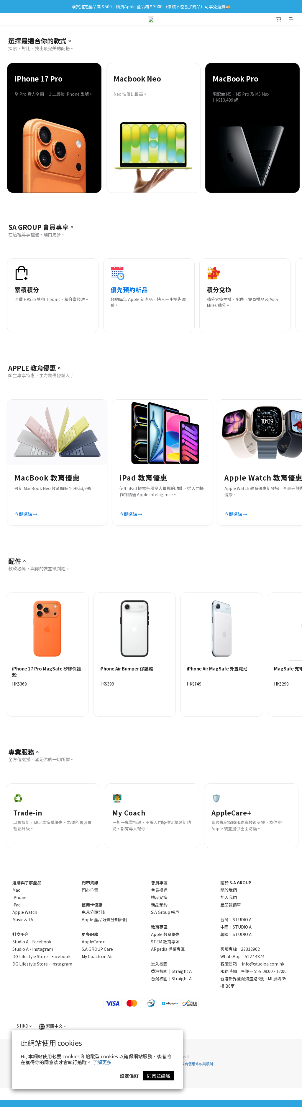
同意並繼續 (158, 1075)
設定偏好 (129, 1075)
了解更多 (102, 1062)
